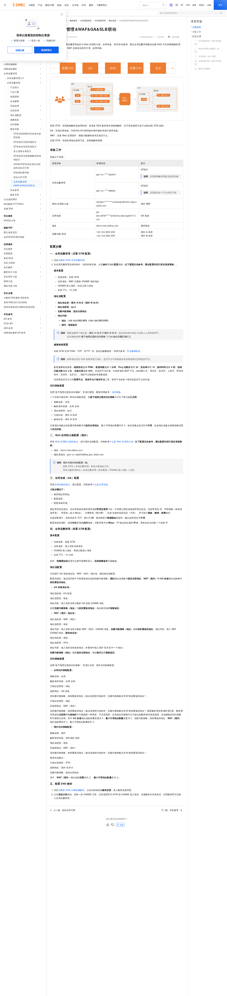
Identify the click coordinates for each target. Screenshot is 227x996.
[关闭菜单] (5, 5)
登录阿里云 (46, 50)
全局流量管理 (85, 20)
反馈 (122, 824)
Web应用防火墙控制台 (66, 441)
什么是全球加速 (100, 484)
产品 (40, 4)
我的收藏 (175, 36)
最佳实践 (112, 20)
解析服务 (73, 20)
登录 (220, 5)
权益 (59, 4)
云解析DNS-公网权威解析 (71, 790)
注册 (209, 5)
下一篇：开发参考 (169, 810)
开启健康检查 (133, 351)
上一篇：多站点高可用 (64, 810)
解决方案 (49, 4)
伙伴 (84, 4)
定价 (67, 4)
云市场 (75, 4)
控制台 (201, 5)
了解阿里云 (101, 4)
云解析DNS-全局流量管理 (71, 260)
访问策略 (116, 392)
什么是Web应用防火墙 (121, 441)
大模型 (31, 4)
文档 (188, 5)
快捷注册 (20, 50)
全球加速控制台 (62, 484)
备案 (194, 5)
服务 (91, 4)
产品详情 (160, 36)
